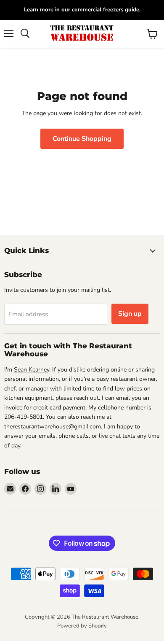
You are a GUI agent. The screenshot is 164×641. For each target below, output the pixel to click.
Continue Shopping (82, 138)
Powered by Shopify (82, 626)
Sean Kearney (31, 370)
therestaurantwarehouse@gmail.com (52, 427)
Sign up (130, 313)
